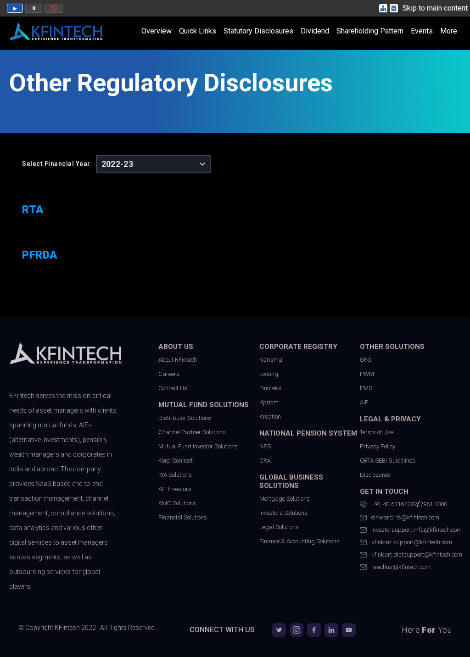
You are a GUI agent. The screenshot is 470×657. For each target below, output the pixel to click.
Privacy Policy (377, 446)
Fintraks (270, 388)
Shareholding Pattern (369, 31)
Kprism (269, 402)
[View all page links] (395, 8)
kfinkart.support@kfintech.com (411, 542)
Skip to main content (435, 8)
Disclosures (375, 474)
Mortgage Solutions (284, 498)
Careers (168, 373)
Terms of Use (376, 432)
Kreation (270, 416)
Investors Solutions (283, 512)
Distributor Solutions (184, 417)
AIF (364, 402)
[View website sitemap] (384, 8)
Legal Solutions (279, 527)
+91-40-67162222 (394, 504)
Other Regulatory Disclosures (171, 82)
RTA (33, 209)
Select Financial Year (56, 163)
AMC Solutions (177, 503)
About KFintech (177, 359)
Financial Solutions (182, 517)
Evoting (268, 373)
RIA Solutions (175, 474)
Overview (156, 31)
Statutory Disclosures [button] (258, 31)
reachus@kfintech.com (401, 566)
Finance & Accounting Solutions (299, 541)
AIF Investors (174, 489)
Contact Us (172, 388)
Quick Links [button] (197, 31)
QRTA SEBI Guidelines (387, 460)
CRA (265, 460)
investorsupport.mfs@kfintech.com (416, 529)
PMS (366, 388)
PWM (367, 373)
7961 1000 (433, 504)
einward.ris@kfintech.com (405, 517)
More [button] (448, 31)
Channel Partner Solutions (192, 432)
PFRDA (40, 254)
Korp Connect (175, 460)
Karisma (270, 359)
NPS (265, 446)
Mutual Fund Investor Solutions (198, 446)
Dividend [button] (315, 31)
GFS (365, 359)
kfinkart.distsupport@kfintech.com (416, 554)
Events (422, 31)
